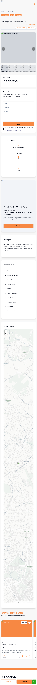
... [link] (17, 11)
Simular (18, 226)
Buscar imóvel (11, 11)
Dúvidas (8, 681)
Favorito (32, 27)
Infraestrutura (9, 265)
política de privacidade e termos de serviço (18, 129)
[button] (3, 49)
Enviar (18, 124)
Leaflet (16, 602)
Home (3, 11)
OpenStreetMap (23, 602)
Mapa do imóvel (9, 326)
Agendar (24, 681)
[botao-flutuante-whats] (34, 682)
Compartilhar (21, 27)
